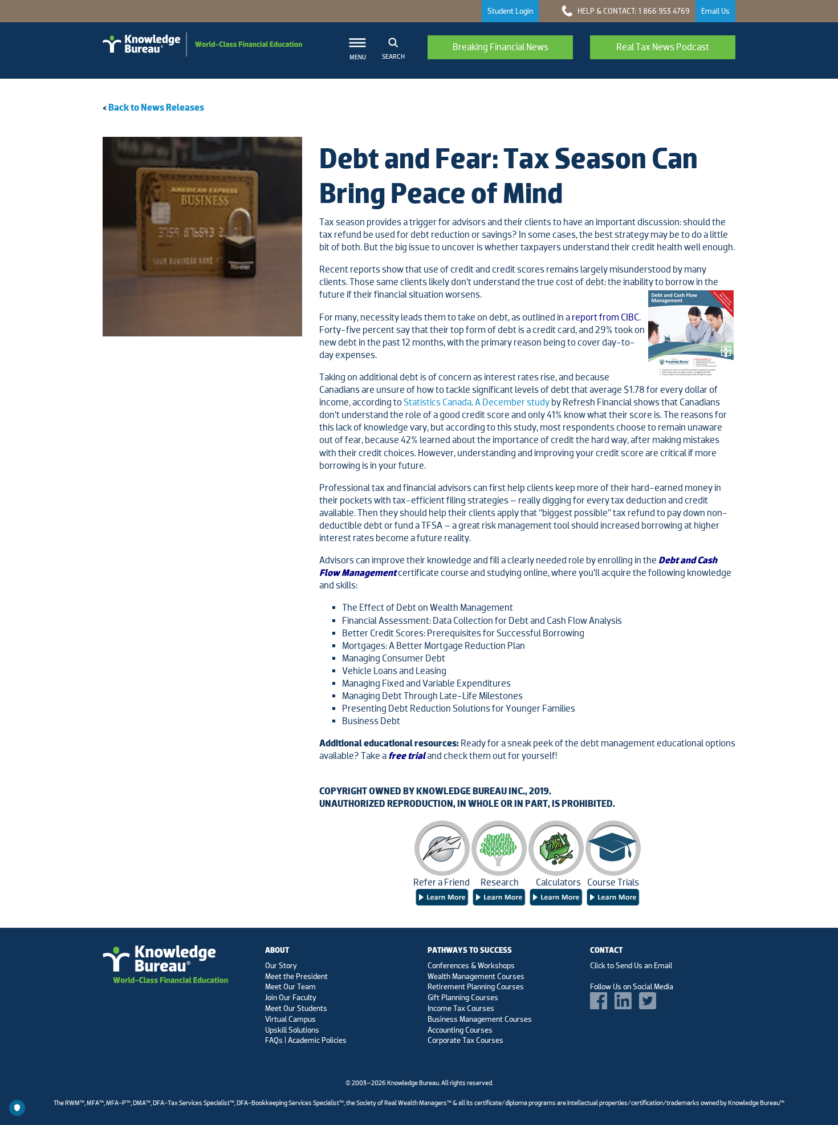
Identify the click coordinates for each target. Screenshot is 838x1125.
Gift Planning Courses (463, 997)
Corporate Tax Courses (465, 1040)
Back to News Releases (156, 107)
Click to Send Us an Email (631, 965)
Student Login (510, 10)
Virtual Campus (290, 1019)
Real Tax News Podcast (662, 47)
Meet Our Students (296, 1008)
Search (393, 56)
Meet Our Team (290, 986)
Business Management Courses (480, 1019)
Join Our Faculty (290, 997)
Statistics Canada (437, 402)
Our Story (281, 965)
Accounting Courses (460, 1029)
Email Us (715, 10)
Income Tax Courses (461, 1008)
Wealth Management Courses (476, 976)
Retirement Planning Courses (476, 986)
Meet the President (296, 976)
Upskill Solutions (292, 1029)
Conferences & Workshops (471, 965)
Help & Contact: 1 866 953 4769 (633, 10)
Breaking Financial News (500, 47)
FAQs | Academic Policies (306, 1040)
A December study (512, 402)
